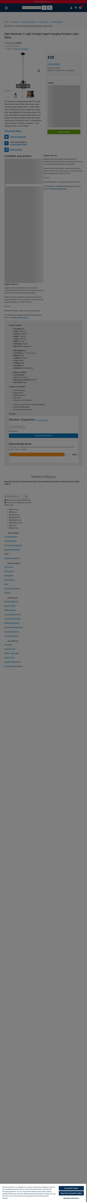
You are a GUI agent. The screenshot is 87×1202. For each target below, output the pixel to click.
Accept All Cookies (71, 1188)
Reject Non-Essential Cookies (71, 1193)
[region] (43, 1193)
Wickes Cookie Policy (16, 1198)
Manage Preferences (71, 1198)
